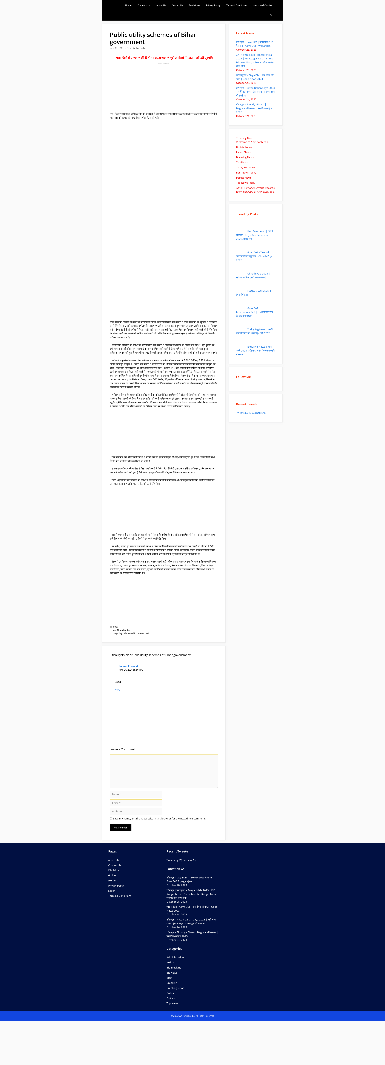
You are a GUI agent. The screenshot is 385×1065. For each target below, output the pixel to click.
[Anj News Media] (117, 5)
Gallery (112, 875)
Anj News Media (121, 630)
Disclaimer (194, 5)
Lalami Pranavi (128, 666)
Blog (115, 626)
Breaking (171, 983)
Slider (111, 890)
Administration (175, 957)
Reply (117, 689)
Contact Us (177, 5)
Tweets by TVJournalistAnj (251, 413)
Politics (170, 998)
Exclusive (171, 993)
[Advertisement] (164, 87)
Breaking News (175, 988)
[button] (271, 16)
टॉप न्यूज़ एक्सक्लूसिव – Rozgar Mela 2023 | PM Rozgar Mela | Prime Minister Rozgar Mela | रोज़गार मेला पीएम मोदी (192, 894)
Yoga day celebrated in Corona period (132, 633)
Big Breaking (173, 967)
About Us (161, 5)
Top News (172, 1003)
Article (170, 962)
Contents (142, 5)
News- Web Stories (262, 5)
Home (128, 5)
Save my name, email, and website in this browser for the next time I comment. (159, 818)
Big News (171, 972)
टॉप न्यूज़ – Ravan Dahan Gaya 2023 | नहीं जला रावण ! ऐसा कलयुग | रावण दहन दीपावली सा (255, 91)
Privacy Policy (213, 5)
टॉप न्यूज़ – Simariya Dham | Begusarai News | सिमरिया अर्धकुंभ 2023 (254, 108)
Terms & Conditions (236, 5)
